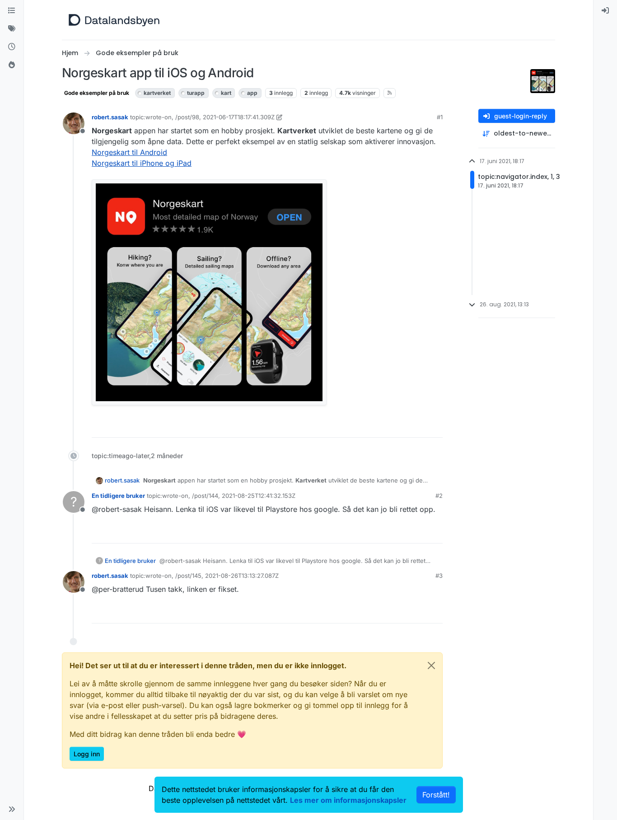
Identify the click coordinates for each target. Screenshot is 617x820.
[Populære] (12, 65)
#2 (439, 495)
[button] (12, 809)
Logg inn (87, 754)
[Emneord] (12, 29)
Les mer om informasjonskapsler (348, 800)
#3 (439, 575)
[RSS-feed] (389, 93)
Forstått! (436, 794)
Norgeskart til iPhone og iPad (142, 163)
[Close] (431, 665)
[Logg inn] (605, 11)
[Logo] (114, 20)
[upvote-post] (401, 427)
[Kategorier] (12, 11)
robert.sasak (110, 117)
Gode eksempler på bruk (96, 92)
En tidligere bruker (118, 495)
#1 (440, 117)
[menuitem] (605, 11)
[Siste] (12, 47)
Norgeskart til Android (129, 152)
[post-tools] (435, 427)
